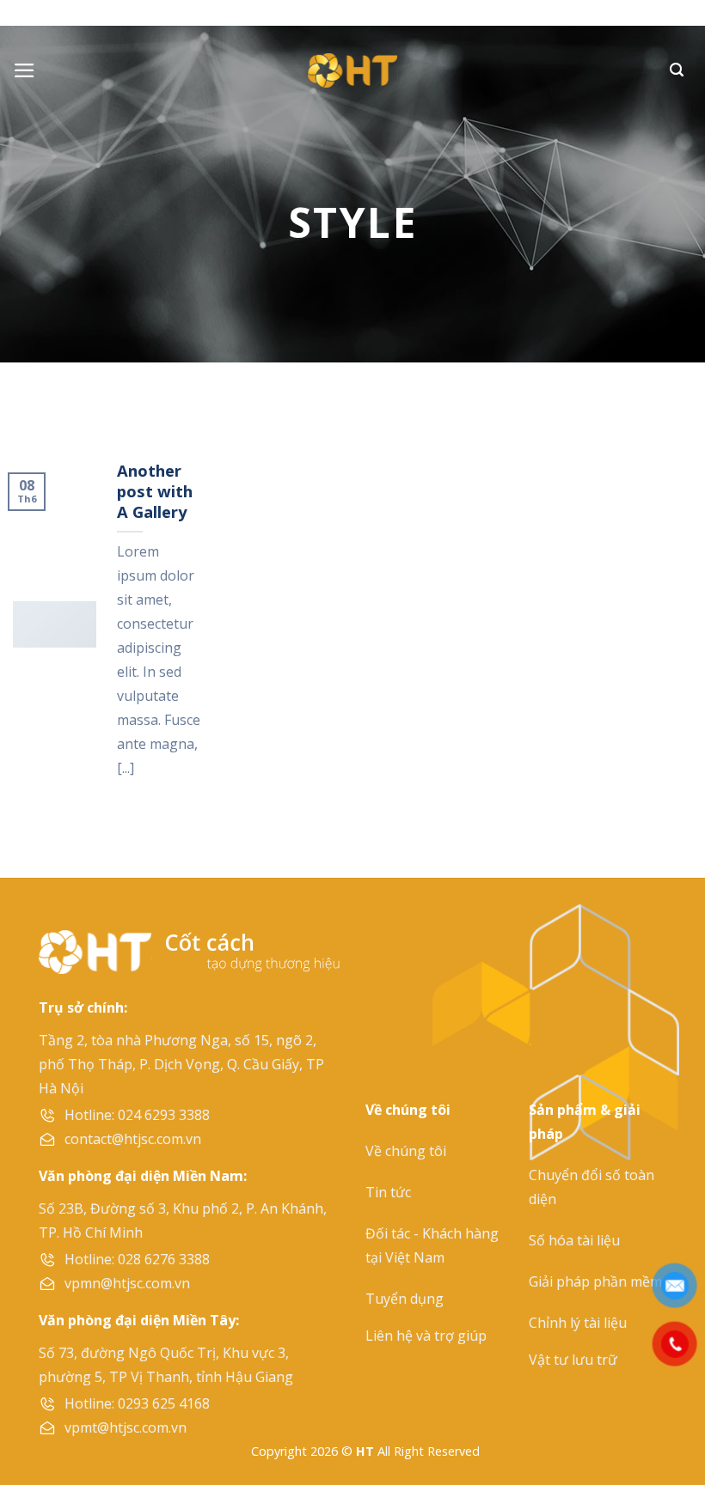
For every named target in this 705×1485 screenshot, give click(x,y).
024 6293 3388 (164, 1114)
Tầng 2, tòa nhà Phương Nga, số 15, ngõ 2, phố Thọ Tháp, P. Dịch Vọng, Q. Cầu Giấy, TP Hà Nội (181, 1064)
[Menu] (24, 70)
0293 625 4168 (164, 1403)
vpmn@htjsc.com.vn (127, 1283)
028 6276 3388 (164, 1259)
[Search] (677, 70)
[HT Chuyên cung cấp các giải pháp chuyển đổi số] (352, 70)
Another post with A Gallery (155, 491)
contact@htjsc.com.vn (132, 1138)
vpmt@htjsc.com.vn (125, 1427)
